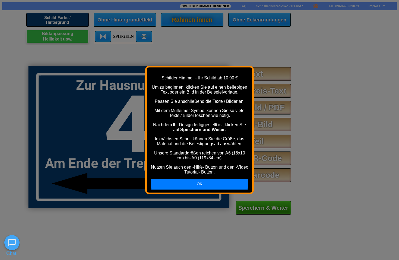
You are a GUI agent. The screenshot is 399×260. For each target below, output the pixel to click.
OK (199, 184)
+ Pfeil (252, 141)
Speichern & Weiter (263, 208)
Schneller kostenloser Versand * (279, 6)
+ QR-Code (261, 158)
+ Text (251, 73)
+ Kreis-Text (263, 90)
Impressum (377, 6)
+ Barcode (260, 175)
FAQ (243, 6)
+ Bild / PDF (262, 107)
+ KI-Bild (256, 124)
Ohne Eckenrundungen (259, 20)
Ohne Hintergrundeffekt (124, 20)
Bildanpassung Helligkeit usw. (57, 36)
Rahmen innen (192, 19)
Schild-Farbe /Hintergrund (57, 19)
